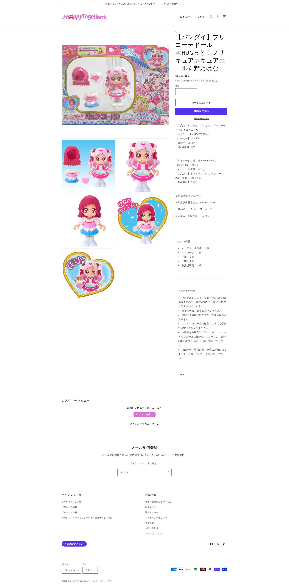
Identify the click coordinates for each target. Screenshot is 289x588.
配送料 (184, 80)
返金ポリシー (151, 512)
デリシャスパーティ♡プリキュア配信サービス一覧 (87, 517)
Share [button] (181, 374)
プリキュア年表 (69, 507)
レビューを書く (144, 414)
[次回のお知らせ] (226, 4)
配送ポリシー (151, 507)
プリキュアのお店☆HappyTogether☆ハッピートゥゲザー (90, 581)
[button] (211, 17)
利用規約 (149, 523)
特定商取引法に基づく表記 (158, 502)
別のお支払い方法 (201, 118)
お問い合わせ (151, 528)
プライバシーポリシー (156, 517)
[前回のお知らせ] (62, 4)
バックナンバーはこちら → (144, 463)
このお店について (154, 533)
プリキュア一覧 (69, 512)
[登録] (168, 472)
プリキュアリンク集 (71, 502)
